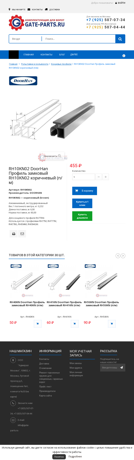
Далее (74, 54)
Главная (13, 64)
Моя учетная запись (81, 353)
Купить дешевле (82, 216)
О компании (45, 368)
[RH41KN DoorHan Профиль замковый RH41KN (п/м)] (64, 281)
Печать (14, 234)
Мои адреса (76, 367)
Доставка (44, 363)
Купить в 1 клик (82, 203)
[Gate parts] (36, 23)
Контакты (44, 359)
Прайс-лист (45, 386)
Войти (121, 3)
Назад (118, 255)
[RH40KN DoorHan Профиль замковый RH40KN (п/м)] (27, 281)
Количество (78, 170)
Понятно (59, 456)
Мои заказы (76, 363)
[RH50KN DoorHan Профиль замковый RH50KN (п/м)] (101, 281)
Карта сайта (45, 395)
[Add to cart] (38, 323)
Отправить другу (22, 234)
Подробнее (75, 456)
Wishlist (112, 55)
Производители (47, 391)
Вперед (123, 255)
